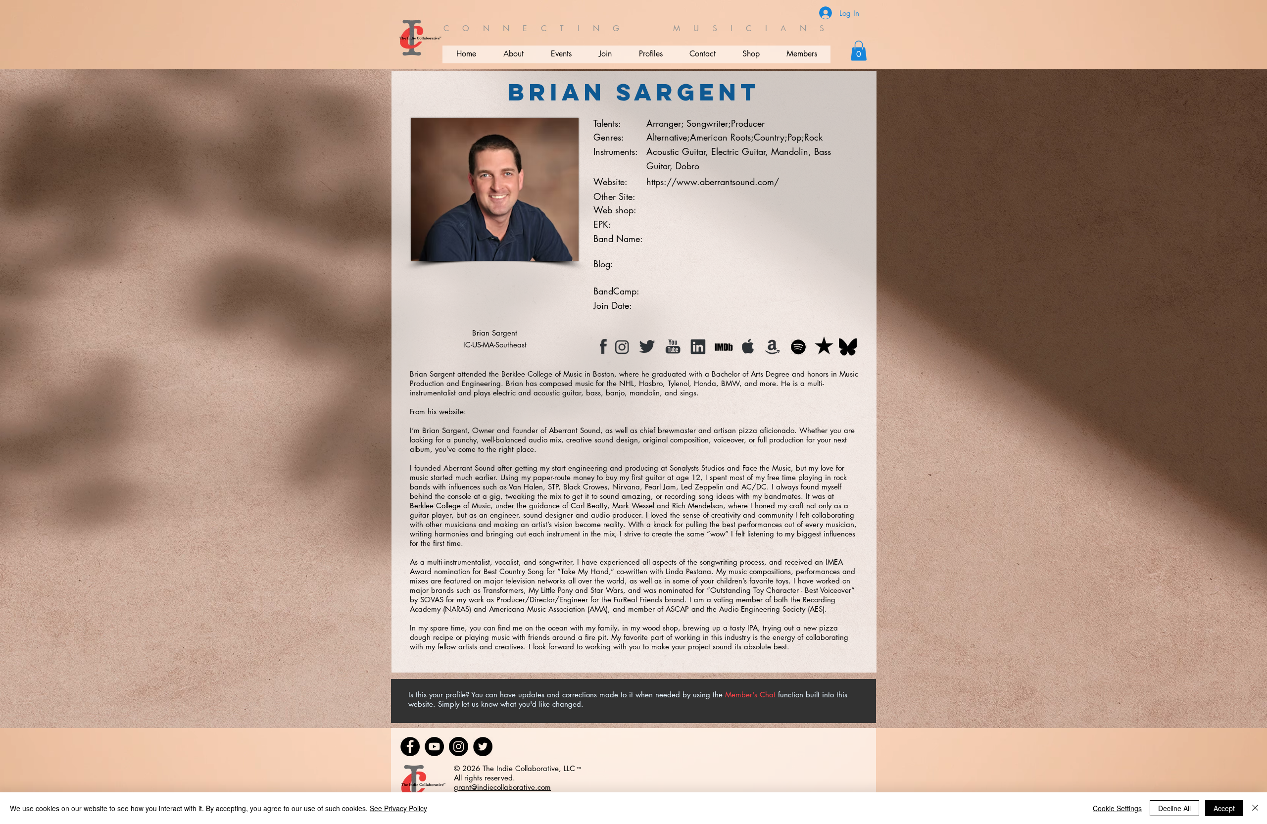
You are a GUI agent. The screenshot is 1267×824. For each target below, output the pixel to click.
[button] (858, 51)
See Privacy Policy (398, 808)
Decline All (1174, 808)
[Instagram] (458, 746)
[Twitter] (482, 746)
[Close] (1255, 808)
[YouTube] (434, 746)
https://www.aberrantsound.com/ (712, 182)
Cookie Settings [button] (1117, 808)
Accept (1224, 808)
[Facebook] (410, 746)
